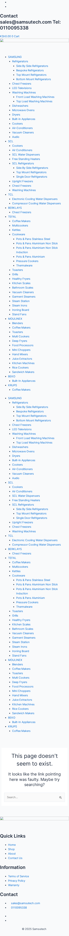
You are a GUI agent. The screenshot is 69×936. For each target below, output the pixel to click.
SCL (10, 141)
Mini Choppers (21, 350)
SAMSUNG (15, 57)
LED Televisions (22, 88)
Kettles (16, 230)
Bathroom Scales (22, 287)
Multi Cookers (20, 336)
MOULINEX (15, 318)
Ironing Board (20, 310)
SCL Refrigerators (23, 163)
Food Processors (22, 345)
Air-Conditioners (22, 128)
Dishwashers (20, 105)
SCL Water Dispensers (26, 154)
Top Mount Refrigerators (31, 74)
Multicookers (20, 225)
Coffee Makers (21, 221)
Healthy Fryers (21, 278)
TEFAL (12, 216)
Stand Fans (19, 314)
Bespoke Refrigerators (30, 70)
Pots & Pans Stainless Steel (33, 239)
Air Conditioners (22, 150)
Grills (15, 274)
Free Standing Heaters (26, 159)
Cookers (17, 123)
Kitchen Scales (21, 283)
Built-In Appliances (24, 381)
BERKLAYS (15, 207)
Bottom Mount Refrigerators (33, 79)
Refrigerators (20, 61)
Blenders (17, 323)
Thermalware (24, 265)
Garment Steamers (24, 296)
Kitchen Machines (23, 363)
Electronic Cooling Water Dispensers (35, 199)
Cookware (18, 234)
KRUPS (12, 385)
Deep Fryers (19, 341)
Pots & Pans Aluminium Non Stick (37, 243)
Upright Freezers (22, 181)
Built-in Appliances (23, 119)
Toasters (17, 270)
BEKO (11, 376)
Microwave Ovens (23, 110)
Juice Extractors (22, 358)
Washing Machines (24, 92)
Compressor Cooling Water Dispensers (36, 203)
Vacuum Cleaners (23, 132)
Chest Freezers (21, 83)
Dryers (16, 114)
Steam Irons (19, 305)
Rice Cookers (20, 367)
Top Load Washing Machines (34, 101)
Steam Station (21, 301)
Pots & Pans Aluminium (30, 256)
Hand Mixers (20, 354)
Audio (15, 137)
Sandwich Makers (23, 372)
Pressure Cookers (27, 261)
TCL (10, 194)
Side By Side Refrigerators (32, 66)
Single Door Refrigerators (31, 176)
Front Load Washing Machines (35, 97)
